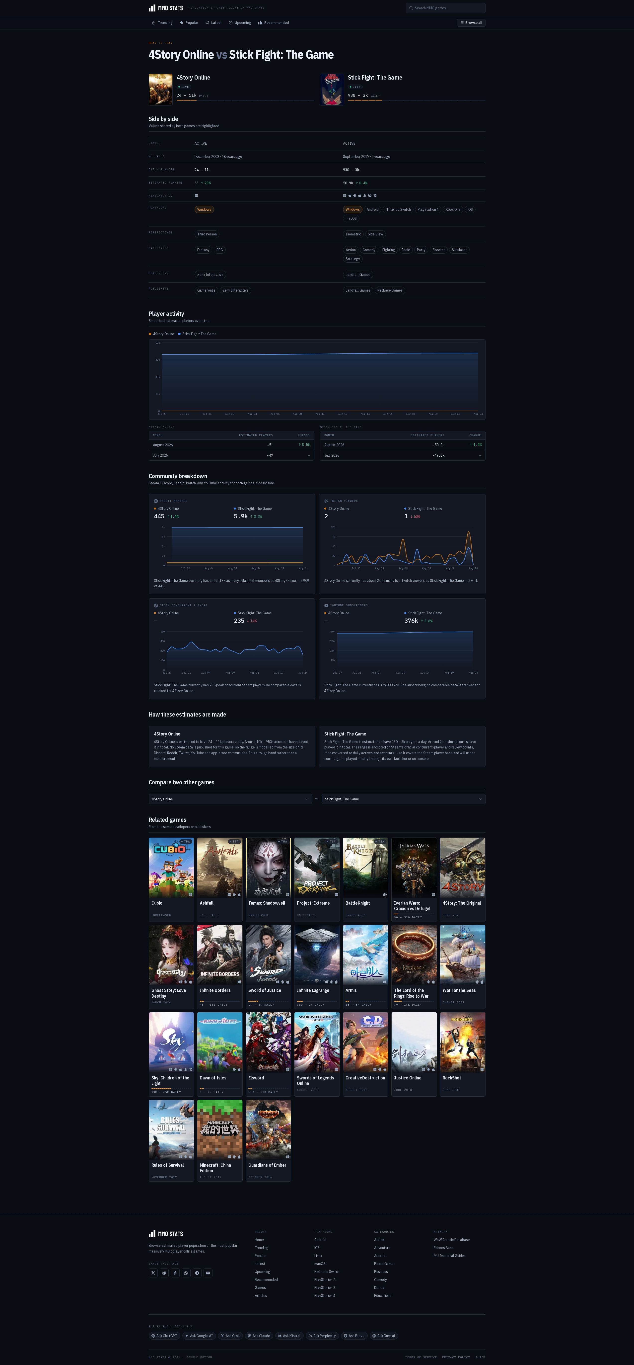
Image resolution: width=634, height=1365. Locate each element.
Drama (379, 1287)
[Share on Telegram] (197, 1272)
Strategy (353, 259)
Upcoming (243, 22)
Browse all (473, 22)
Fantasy (203, 250)
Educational (383, 1295)
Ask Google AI (201, 1336)
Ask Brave (356, 1336)
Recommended (276, 22)
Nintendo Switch (398, 209)
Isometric (353, 234)
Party (421, 250)
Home (259, 1240)
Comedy (369, 250)
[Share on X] (153, 1272)
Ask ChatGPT (166, 1336)
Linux (318, 1256)
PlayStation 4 (428, 209)
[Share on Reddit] (164, 1272)
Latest (216, 22)
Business (381, 1271)
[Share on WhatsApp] (186, 1272)
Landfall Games (358, 274)
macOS (351, 218)
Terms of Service (421, 1357)
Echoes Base (444, 1248)
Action (351, 250)
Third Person (207, 234)
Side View (375, 234)
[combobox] (230, 799)
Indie (406, 250)
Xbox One (453, 209)
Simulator (459, 250)
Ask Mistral (291, 1336)
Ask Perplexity (324, 1336)
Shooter (438, 250)
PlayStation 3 (324, 1287)
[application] (317, 380)
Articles (261, 1295)
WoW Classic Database (452, 1240)
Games (260, 1287)
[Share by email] (208, 1272)
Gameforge (206, 290)
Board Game (384, 1263)
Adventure (382, 1248)
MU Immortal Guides (450, 1256)
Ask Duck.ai (386, 1336)
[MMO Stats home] (166, 7)
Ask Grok (233, 1336)
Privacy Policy (456, 1357)
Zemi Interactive (210, 274)
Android (373, 209)
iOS (470, 209)
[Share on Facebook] (175, 1272)
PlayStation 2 (324, 1279)
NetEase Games (390, 290)
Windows (204, 209)
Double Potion (199, 1357)
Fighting (388, 250)
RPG (219, 250)
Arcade (379, 1256)
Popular (192, 22)
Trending (165, 22)
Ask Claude (261, 1336)
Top (483, 1357)
